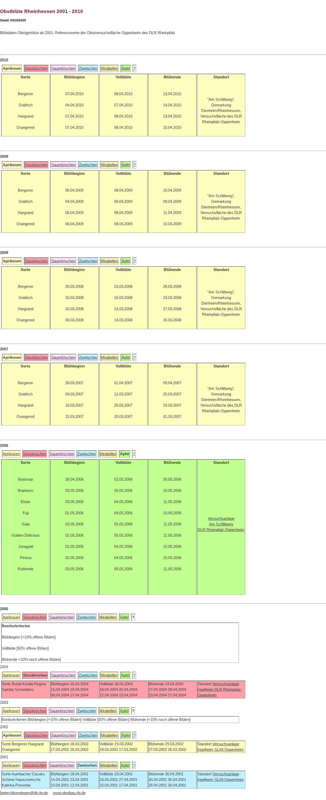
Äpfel (125, 68)
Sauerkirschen (63, 68)
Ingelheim (205, 690)
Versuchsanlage (225, 684)
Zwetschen (88, 68)
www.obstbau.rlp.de (69, 793)
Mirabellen (109, 68)
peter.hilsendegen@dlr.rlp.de (24, 793)
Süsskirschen (36, 68)
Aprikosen (11, 454)
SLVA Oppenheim (229, 750)
